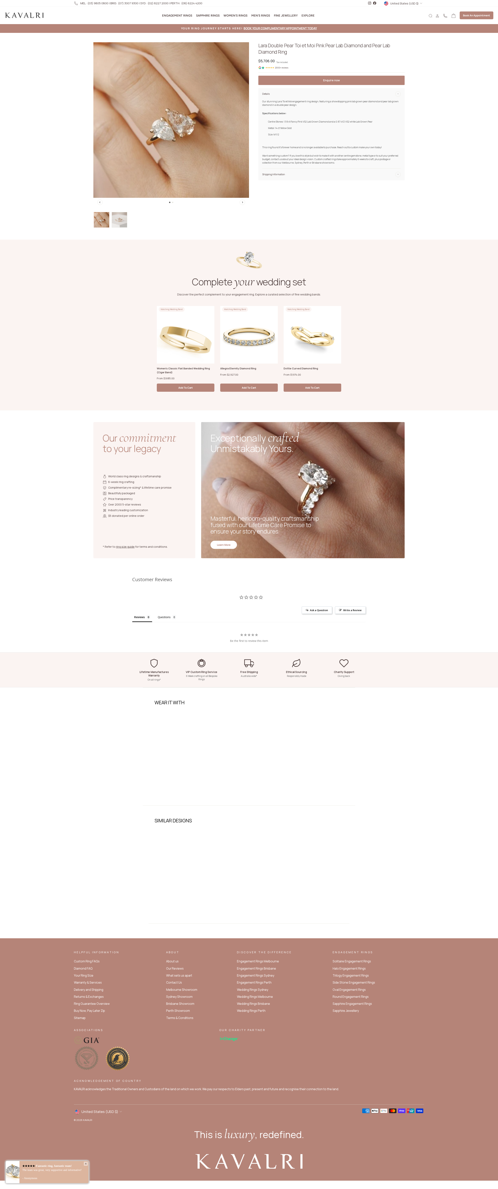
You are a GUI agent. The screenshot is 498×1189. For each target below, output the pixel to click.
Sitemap (80, 1018)
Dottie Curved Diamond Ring (301, 368)
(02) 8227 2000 (158, 3)
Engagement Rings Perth (254, 982)
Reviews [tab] (139, 617)
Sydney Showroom (179, 997)
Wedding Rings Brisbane (253, 1004)
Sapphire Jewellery (346, 1011)
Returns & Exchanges (89, 997)
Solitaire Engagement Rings (352, 961)
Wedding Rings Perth (251, 1011)
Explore (308, 15)
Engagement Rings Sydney (255, 975)
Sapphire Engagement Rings (352, 1004)
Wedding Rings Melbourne (255, 997)
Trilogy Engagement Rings (351, 975)
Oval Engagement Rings (349, 990)
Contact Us (174, 982)
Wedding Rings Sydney (252, 990)
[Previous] (100, 202)
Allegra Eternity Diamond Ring (238, 368)
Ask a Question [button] (319, 610)
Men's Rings (260, 15)
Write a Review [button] (352, 610)
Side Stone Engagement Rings (354, 982)
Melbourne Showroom (181, 990)
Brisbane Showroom (180, 1004)
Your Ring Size (83, 975)
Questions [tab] (164, 617)
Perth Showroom (178, 1011)
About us (172, 961)
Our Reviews (175, 968)
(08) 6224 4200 (191, 3)
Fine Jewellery (286, 15)
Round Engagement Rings (351, 997)
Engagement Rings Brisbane (256, 968)
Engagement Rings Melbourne (258, 961)
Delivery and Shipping (88, 990)
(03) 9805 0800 (98, 3)
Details (266, 94)
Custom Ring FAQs (87, 961)
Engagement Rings (177, 15)
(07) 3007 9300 (128, 3)
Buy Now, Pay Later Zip (89, 1011)
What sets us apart (179, 975)
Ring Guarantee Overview (92, 1004)
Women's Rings (235, 15)
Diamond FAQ (83, 968)
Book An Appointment (476, 15)
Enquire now (331, 80)
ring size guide (125, 546)
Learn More (224, 545)
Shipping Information (273, 174)
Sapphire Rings (208, 15)
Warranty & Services (88, 982)
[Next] (242, 202)
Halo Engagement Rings (349, 968)
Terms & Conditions (179, 1018)
